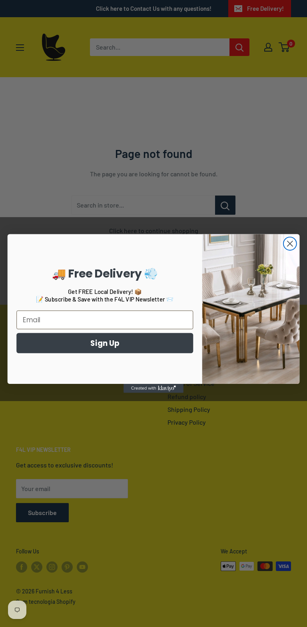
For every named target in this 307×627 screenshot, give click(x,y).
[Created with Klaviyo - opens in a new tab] (153, 388)
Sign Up (105, 342)
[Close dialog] (290, 243)
